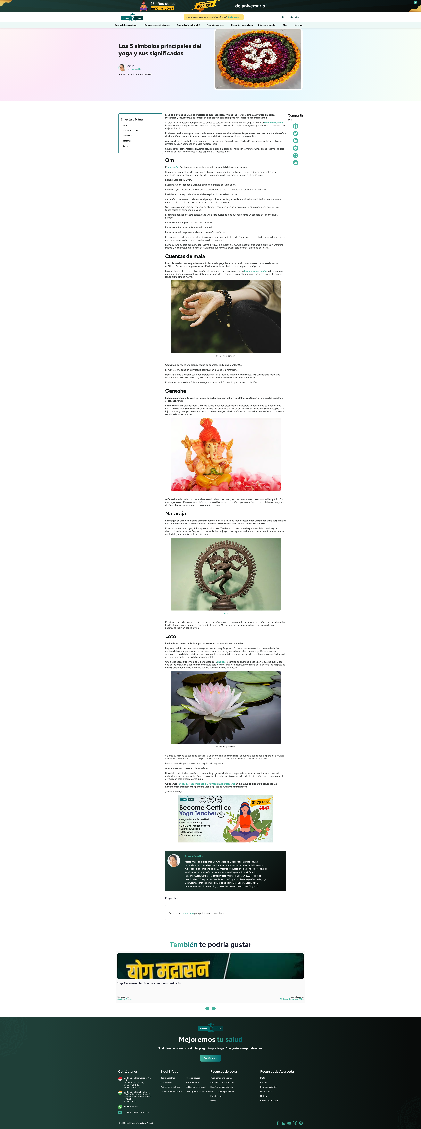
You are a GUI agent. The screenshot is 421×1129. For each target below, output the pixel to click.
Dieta (262, 1078)
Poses (213, 1101)
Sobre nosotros (168, 1078)
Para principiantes (268, 1087)
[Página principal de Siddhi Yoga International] (210, 1027)
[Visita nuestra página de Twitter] (295, 1123)
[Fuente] (225, 613)
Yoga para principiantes (221, 1078)
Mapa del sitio (192, 1082)
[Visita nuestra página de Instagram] (283, 1123)
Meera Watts (134, 69)
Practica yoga (216, 1096)
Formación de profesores (222, 1082)
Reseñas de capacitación (221, 1087)
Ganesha (127, 135)
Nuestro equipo (193, 1078)
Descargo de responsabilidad (199, 1091)
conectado (188, 913)
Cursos (263, 1082)
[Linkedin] (295, 140)
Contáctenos (210, 1058)
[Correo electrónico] (295, 162)
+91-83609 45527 (132, 1106)
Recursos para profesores (222, 1091)
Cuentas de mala (131, 130)
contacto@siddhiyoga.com (136, 1112)
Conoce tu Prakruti (269, 1101)
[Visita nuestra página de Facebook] (277, 1123)
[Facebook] (295, 126)
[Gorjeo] (295, 133)
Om (125, 125)
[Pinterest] (295, 148)
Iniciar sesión (294, 17)
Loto (125, 146)
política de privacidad (196, 1087)
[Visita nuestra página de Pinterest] (301, 1123)
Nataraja (127, 140)
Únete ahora (233, 17)
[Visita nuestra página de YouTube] (289, 1123)
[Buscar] (283, 17)
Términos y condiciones (172, 1091)
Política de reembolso (170, 1087)
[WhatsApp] (295, 155)
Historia (263, 1096)
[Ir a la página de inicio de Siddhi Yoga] (132, 17)
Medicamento (266, 1091)
